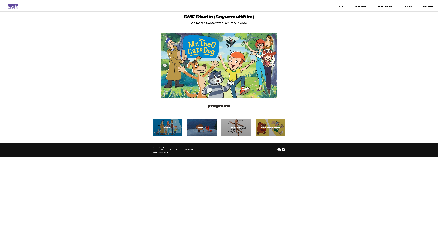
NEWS (341, 6)
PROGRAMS (360, 6)
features (236, 127)
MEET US (408, 6)
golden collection (270, 127)
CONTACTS (428, 6)
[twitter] (279, 149)
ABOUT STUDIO (385, 6)
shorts (202, 127)
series (167, 127)
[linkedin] (283, 149)
